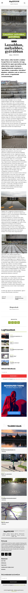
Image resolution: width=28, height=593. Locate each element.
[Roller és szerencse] (5, 342)
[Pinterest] (15, 322)
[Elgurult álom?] (5, 356)
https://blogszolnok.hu (14, 309)
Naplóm (14, 41)
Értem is (3, 298)
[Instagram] (6, 554)
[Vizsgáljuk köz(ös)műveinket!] (5, 349)
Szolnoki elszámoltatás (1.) (16, 336)
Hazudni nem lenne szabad (19, 299)
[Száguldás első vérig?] (5, 362)
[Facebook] (9, 322)
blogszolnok (14, 307)
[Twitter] (12, 322)
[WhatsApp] (18, 322)
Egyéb (11, 335)
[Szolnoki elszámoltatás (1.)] (5, 336)
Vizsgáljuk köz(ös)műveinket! (16, 349)
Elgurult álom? (13, 356)
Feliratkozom (13, 581)
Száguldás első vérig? (15, 362)
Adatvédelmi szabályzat (19, 585)
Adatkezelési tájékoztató (20, 379)
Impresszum (14, 591)
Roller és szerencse (14, 342)
